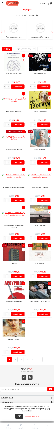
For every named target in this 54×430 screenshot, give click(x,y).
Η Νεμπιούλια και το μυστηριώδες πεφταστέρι (14, 226)
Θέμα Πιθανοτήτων (40, 73)
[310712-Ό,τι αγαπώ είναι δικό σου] (14, 138)
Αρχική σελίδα (21, 15)
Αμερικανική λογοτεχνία (40, 37)
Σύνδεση (8, 428)
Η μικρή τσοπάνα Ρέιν (40, 111)
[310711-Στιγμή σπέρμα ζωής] (40, 138)
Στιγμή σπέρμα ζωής (40, 149)
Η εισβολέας (14, 263)
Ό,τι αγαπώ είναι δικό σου (14, 149)
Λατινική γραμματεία (13, 37)
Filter (8, 49)
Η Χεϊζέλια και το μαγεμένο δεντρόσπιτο (40, 188)
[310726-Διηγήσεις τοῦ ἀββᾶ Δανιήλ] (14, 100)
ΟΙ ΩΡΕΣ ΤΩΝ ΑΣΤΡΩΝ (13, 73)
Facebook (24, 377)
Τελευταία (44, 359)
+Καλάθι (23, 55)
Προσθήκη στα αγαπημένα (23, 60)
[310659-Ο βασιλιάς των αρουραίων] (14, 289)
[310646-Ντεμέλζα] (14, 327)
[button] (51, 31)
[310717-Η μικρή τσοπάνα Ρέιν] (40, 100)
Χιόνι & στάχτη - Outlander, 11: (40, 301)
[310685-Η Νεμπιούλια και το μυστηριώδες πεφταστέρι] (14, 214)
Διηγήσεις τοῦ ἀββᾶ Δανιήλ (14, 111)
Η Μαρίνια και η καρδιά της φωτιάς (14, 187)
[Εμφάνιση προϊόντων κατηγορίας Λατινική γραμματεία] (13, 28)
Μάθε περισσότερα (32, 416)
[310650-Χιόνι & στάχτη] (40, 289)
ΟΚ (19, 416)
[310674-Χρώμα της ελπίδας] (40, 213)
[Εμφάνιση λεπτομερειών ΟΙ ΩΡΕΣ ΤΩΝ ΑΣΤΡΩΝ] (14, 62)
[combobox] (23, 49)
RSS (30, 377)
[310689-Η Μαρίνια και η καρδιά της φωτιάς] (14, 176)
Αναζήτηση (35, 428)
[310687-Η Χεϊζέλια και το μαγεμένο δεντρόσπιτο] (40, 176)
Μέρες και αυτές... (40, 263)
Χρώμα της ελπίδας (40, 225)
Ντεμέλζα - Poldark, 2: (14, 339)
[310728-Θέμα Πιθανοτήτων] (40, 62)
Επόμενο (39, 359)
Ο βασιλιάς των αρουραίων (14, 301)
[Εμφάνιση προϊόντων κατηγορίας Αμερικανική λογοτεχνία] (40, 28)
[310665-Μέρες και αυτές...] (40, 251)
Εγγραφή (50, 389)
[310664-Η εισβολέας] (14, 251)
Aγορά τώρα (18, 86)
